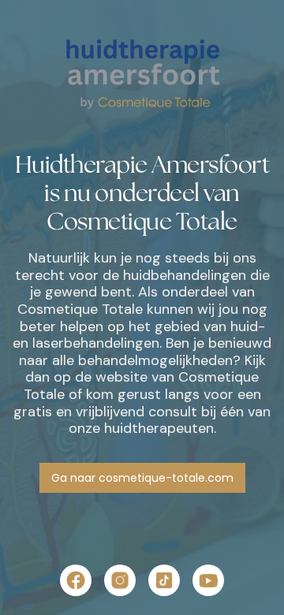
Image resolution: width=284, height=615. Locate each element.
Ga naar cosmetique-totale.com (142, 478)
